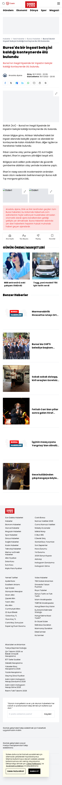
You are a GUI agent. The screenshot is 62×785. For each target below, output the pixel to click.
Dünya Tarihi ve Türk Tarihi (43, 595)
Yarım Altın (10, 602)
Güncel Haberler (12, 528)
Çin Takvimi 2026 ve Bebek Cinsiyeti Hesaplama (14, 653)
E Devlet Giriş (40, 538)
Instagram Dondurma (44, 562)
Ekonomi (21, 10)
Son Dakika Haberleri (14, 517)
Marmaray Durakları (43, 628)
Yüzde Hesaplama (13, 672)
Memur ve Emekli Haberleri (12, 553)
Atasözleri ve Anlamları (15, 644)
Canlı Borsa (40, 517)
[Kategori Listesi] (58, 3)
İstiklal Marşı (40, 531)
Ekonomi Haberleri (13, 524)
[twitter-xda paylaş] (11, 83)
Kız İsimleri (39, 635)
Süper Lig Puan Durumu (15, 626)
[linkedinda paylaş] (22, 83)
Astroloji (38, 559)
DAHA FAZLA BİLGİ (15, 771)
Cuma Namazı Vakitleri (45, 524)
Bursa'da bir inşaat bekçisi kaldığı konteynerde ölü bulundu (29, 40)
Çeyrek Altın (10, 598)
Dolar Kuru (9, 561)
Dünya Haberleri (12, 538)
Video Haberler (41, 577)
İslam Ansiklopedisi (43, 599)
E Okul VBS (39, 535)
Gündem (8, 10)
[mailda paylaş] (34, 83)
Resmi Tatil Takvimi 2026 (16, 690)
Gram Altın (10, 595)
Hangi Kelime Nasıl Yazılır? (43, 616)
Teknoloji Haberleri (13, 549)
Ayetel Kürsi (10, 581)
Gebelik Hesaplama (13, 663)
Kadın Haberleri (11, 545)
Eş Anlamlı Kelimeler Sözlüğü (43, 611)
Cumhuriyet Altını (12, 609)
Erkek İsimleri (40, 632)
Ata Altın (8, 605)
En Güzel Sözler (41, 621)
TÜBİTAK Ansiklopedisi (44, 603)
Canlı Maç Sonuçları (14, 622)
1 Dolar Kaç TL (11, 615)
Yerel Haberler (18, 39)
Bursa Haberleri (33, 39)
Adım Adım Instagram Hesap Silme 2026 (15, 686)
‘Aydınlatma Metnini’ (15, 766)
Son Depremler (41, 545)
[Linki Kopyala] (45, 83)
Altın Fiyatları (10, 558)
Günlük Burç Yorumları (44, 542)
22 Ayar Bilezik (11, 612)
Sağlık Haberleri (12, 542)
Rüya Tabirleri (41, 590)
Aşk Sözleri (9, 588)
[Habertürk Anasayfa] (31, 4)
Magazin (54, 10)
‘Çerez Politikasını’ (33, 763)
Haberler (6, 39)
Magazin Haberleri (13, 531)
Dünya (34, 10)
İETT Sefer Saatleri (12, 659)
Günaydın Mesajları (13, 591)
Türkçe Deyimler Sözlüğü (16, 648)
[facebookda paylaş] (5, 83)
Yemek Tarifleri (11, 577)
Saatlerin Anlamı (12, 584)
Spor (44, 10)
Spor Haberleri (11, 535)
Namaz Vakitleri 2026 (44, 521)
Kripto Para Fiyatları (13, 568)
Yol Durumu (40, 552)
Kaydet (47, 714)
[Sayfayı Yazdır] (39, 83)
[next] (57, 270)
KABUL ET (34, 771)
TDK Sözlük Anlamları (44, 581)
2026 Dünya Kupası (43, 555)
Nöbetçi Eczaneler (42, 528)
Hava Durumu (41, 549)
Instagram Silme (42, 566)
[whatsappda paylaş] (28, 83)
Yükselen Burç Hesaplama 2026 (12, 667)
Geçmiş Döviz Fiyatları (15, 675)
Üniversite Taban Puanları (42, 585)
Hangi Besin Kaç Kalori (45, 606)
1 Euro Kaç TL (10, 619)
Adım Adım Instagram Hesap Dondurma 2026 (15, 680)
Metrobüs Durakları (43, 625)
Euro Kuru (9, 565)
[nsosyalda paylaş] (16, 83)
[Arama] (3, 3)
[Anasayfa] (9, 511)
